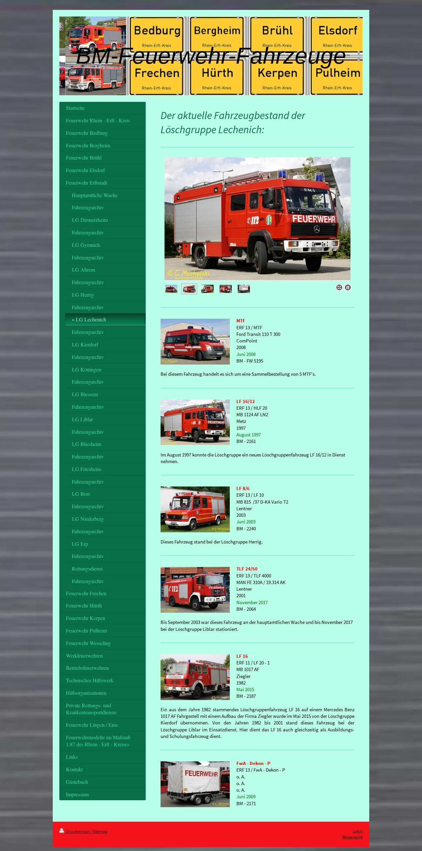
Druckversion (78, 831)
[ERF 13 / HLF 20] (189, 289)
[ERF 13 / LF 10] (258, 219)
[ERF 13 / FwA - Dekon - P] (244, 289)
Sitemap (100, 831)
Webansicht (352, 837)
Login (358, 831)
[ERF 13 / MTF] (171, 289)
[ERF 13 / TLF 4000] (226, 289)
